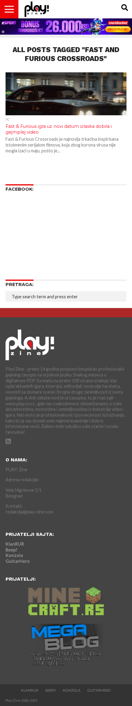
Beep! (11, 549)
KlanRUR (15, 544)
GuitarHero (18, 561)
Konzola (14, 555)
